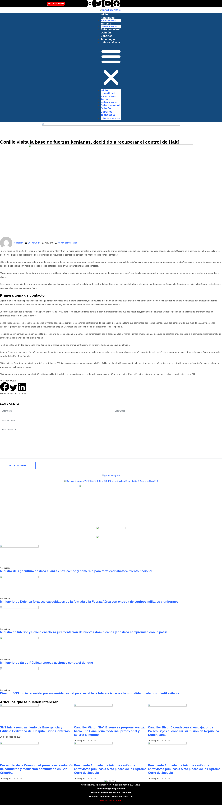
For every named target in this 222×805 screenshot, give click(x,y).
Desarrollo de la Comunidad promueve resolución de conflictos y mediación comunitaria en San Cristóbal (36, 769)
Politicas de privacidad (111, 800)
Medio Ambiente (109, 26)
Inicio (104, 14)
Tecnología (108, 39)
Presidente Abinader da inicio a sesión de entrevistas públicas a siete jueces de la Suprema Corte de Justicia (110, 769)
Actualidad (108, 17)
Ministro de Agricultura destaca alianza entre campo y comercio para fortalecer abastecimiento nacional (76, 571)
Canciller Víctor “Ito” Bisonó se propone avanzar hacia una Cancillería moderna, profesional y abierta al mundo (110, 731)
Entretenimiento (111, 29)
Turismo (106, 23)
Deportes (106, 35)
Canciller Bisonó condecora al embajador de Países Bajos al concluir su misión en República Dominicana (183, 731)
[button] (111, 67)
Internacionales (108, 20)
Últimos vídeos (110, 42)
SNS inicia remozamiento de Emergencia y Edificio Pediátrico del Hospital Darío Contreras (35, 729)
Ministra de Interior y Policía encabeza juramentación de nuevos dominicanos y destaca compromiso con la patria (84, 632)
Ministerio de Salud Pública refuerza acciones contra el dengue (46, 662)
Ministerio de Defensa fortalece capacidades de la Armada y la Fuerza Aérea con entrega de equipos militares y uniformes (89, 601)
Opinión (106, 32)
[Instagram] (90, 3)
